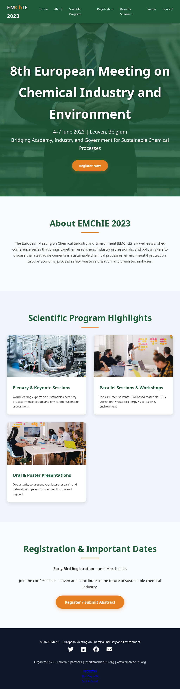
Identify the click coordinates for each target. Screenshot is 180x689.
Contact (168, 9)
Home (44, 9)
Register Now (90, 165)
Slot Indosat (90, 681)
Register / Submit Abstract (90, 602)
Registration (105, 9)
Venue (151, 9)
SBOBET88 (90, 671)
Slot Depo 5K (90, 676)
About (58, 9)
